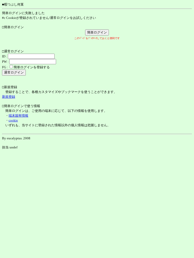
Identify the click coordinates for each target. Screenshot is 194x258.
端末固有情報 (18, 115)
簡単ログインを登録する (32, 67)
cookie (13, 120)
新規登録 (8, 97)
